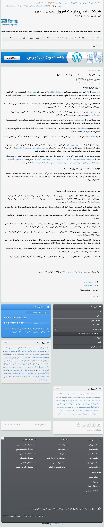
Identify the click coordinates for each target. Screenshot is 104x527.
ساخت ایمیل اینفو (14, 374)
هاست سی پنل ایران (32, 354)
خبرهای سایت (83, 3)
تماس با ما (92, 3)
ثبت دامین (77, 404)
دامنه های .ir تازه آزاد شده (56, 458)
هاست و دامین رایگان (41, 364)
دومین (99, 400)
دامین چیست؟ (79, 414)
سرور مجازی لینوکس (22, 148)
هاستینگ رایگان (26, 364)
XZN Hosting (57, 524)
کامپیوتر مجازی (31, 92)
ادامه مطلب (95, 297)
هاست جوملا (44, 354)
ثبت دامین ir (61, 410)
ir (6, 318)
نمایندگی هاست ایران (25, 454)
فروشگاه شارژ (93, 486)
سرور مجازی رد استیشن (59, 163)
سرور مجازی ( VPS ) (88, 79)
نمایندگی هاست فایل (26, 458)
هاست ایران (13, 348)
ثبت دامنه (20, 354)
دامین (74, 414)
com (11, 318)
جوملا (72, 414)
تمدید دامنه (27, 358)
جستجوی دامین (71, 394)
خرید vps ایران (33, 377)
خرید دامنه (12, 354)
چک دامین (82, 397)
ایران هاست (71, 407)
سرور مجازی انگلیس (58, 160)
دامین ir (95, 404)
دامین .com (71, 410)
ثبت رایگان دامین (60, 397)
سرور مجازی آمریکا (73, 160)
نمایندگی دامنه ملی (10, 361)
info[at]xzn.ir (10, 6)
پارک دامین (72, 397)
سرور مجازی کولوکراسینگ (40, 163)
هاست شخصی (93, 454)
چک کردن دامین (76, 401)
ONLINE (47, 6)
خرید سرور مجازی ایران (27, 370)
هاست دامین (64, 407)
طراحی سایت (93, 477)
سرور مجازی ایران (87, 160)
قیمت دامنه (61, 450)
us (20, 323)
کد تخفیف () (40, 3)
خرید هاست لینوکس (42, 380)
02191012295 (22, 6)
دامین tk (90, 410)
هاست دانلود (21, 351)
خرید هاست (27, 367)
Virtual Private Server (54, 92)
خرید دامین (61, 404)
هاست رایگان (44, 348)
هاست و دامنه (67, 414)
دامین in (66, 410)
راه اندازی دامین (78, 410)
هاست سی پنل (39, 374)
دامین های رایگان (87, 414)
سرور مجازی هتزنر (75, 163)
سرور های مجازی (91, 112)
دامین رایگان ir (94, 414)
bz (15, 323)
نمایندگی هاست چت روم (24, 450)
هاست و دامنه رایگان (11, 364)
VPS (87, 92)
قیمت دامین (67, 401)
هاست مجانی (61, 414)
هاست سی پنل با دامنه (41, 367)
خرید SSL (23, 377)
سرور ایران (40, 370)
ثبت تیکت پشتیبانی (36, 6)
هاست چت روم (33, 348)
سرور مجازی (95, 92)
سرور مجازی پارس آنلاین (91, 163)
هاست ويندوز (13, 370)
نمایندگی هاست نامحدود (40, 361)
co (11, 323)
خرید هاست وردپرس (11, 377)
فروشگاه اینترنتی (92, 491)
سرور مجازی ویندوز (38, 148)
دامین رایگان (87, 404)
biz (24, 323)
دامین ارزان (78, 407)
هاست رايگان (94, 394)
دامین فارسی (95, 410)
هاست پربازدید (38, 351)
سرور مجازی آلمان (43, 160)
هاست (29, 351)
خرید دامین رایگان (63, 394)
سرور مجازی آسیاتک (15, 160)
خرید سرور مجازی (72, 145)
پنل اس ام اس (17, 358)
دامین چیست (86, 407)
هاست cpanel (27, 374)
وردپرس (83, 394)
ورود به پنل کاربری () (57, 3)
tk (26, 318)
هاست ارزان (22, 348)
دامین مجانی (67, 397)
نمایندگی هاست (24, 361)
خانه (99, 3)
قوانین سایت (73, 3)
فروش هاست (85, 410)
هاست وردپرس (9, 351)
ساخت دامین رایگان (95, 397)
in (6, 323)
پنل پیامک (7, 358)
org (21, 318)
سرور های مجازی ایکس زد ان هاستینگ (74, 272)
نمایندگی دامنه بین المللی (57, 467)
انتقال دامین (88, 397)
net (16, 318)
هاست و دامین (94, 400)
